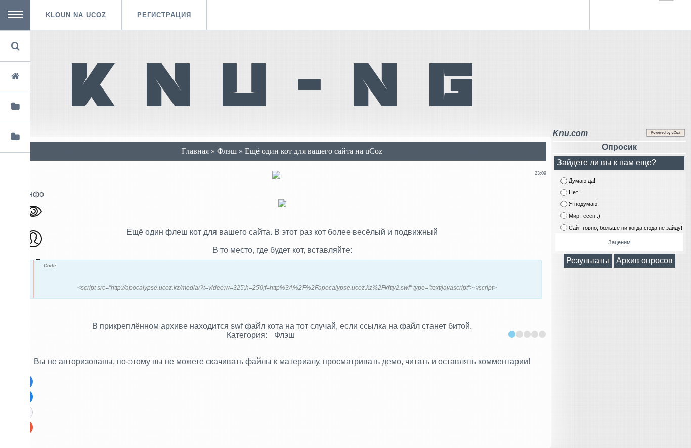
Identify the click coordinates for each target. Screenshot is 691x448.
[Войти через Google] (666, 0)
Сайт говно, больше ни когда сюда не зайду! (625, 228)
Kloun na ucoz (76, 15)
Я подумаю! (584, 204)
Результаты (587, 260)
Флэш (228, 151)
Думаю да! (582, 180)
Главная (195, 151)
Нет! (574, 192)
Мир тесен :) (584, 216)
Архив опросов (644, 260)
